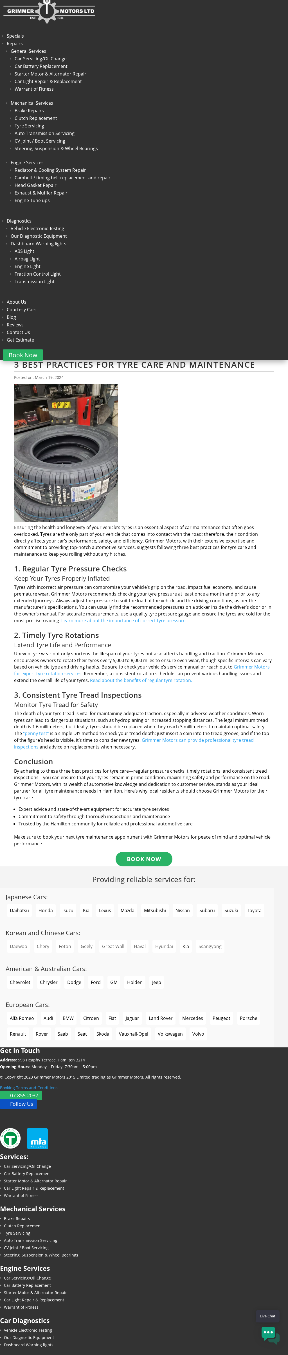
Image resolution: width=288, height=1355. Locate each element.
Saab (63, 1034)
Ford (96, 982)
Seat (82, 1034)
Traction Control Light (38, 274)
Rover (42, 1034)
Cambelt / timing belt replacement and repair (63, 178)
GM (114, 982)
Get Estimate (20, 340)
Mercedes (192, 1018)
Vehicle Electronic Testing (37, 228)
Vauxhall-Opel (133, 1034)
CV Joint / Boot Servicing (40, 141)
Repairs (15, 43)
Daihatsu (19, 910)
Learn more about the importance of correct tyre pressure (123, 620)
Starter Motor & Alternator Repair (50, 74)
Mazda (127, 910)
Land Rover (161, 1018)
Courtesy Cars (22, 309)
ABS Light (24, 251)
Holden (135, 982)
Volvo (198, 1034)
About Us (16, 302)
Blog (11, 317)
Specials (15, 36)
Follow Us (21, 1104)
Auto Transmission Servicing (45, 133)
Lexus (105, 910)
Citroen (91, 1018)
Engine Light (27, 266)
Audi (48, 1018)
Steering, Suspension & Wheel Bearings (56, 148)
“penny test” (36, 733)
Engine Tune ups (32, 200)
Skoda (102, 1034)
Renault (18, 1034)
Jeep (156, 982)
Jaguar (132, 1018)
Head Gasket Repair (36, 185)
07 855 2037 (24, 1095)
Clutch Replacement (36, 118)
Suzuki (231, 910)
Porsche (248, 1018)
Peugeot (221, 1018)
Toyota (255, 910)
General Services (28, 51)
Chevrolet (20, 982)
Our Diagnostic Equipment (39, 236)
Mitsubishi (155, 910)
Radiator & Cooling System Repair (50, 170)
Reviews (15, 325)
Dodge (74, 982)
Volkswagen (170, 1034)
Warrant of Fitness (34, 89)
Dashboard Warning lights (38, 244)
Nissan (183, 910)
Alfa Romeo (22, 1018)
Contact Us (18, 332)
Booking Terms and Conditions (29, 1087)
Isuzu (67, 910)
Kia (86, 910)
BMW (68, 1018)
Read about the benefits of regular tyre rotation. (141, 680)
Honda (46, 910)
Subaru (207, 910)
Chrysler (49, 982)
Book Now (23, 355)
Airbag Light (27, 259)
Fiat (112, 1018)
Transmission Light (35, 281)
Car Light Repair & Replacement (48, 81)
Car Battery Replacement (41, 66)
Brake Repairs (29, 110)
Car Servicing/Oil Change (41, 59)
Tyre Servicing (29, 126)
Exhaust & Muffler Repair (41, 193)
